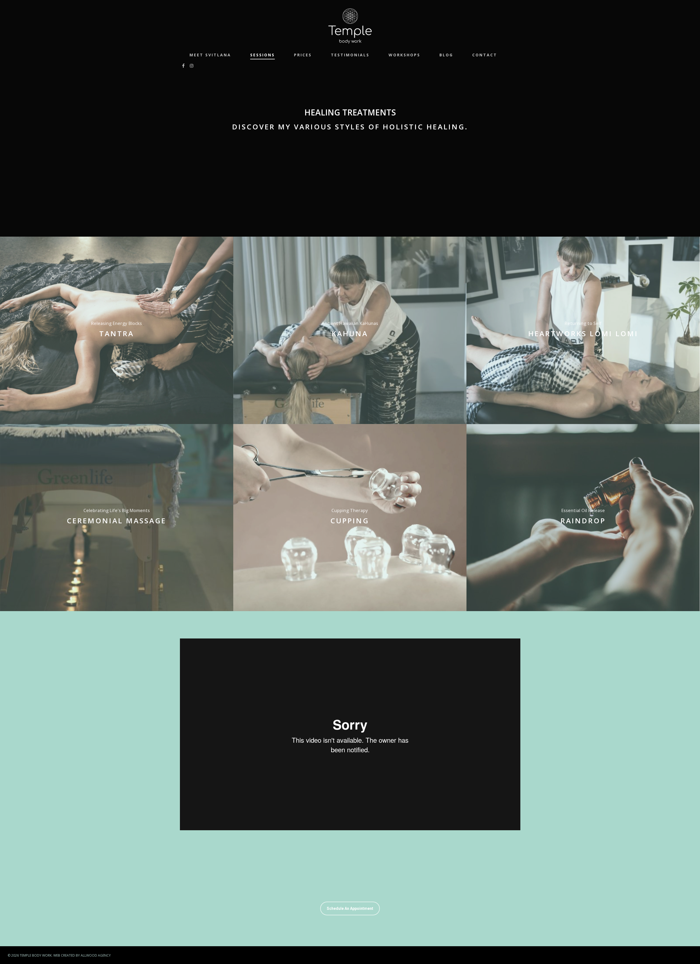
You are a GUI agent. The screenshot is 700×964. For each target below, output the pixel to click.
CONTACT (484, 54)
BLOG (446, 54)
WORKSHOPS (404, 54)
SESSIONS (262, 54)
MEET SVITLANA (210, 54)
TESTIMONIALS (350, 54)
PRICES (303, 54)
